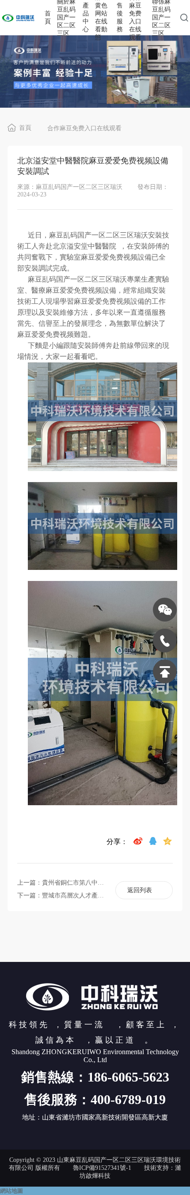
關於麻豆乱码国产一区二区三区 (66, 17)
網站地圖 (11, 1190)
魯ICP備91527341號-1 (102, 1168)
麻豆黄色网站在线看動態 (101, 17)
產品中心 (86, 17)
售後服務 (120, 17)
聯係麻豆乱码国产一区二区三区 (161, 17)
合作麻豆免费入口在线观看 (135, 17)
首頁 (48, 17)
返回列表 (139, 890)
